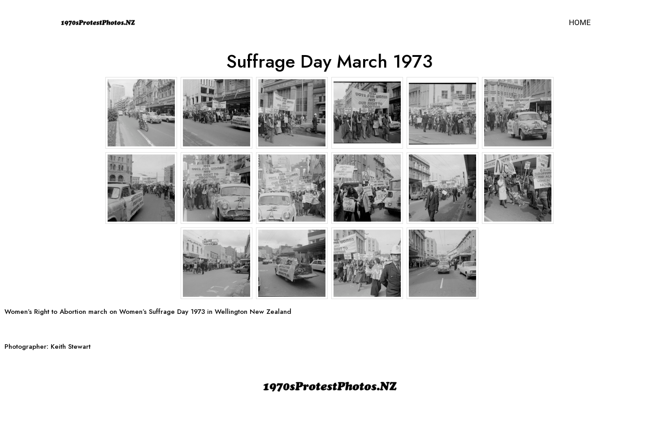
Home (580, 22)
